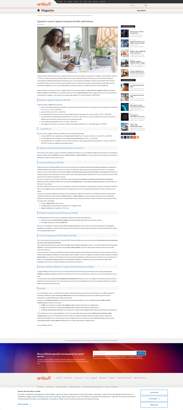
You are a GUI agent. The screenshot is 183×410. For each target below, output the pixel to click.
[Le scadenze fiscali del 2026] (125, 97)
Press (87, 378)
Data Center (103, 378)
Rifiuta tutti (154, 405)
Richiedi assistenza (74, 387)
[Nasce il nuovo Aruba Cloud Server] (125, 33)
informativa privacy (120, 356)
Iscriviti (141, 353)
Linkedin (128, 137)
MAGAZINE (40, 15)
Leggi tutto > (115, 340)
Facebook (122, 137)
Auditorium (112, 378)
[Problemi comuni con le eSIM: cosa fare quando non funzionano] (125, 43)
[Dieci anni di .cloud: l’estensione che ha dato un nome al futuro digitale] (125, 107)
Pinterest (134, 137)
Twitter (125, 137)
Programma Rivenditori (125, 378)
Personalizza (153, 398)
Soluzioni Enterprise (140, 378)
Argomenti (141, 10)
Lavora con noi (78, 378)
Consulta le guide (61, 387)
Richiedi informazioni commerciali (93, 387)
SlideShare (138, 137)
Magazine (94, 378)
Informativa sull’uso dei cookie (47, 396)
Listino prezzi (50, 387)
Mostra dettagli (23, 404)
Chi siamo (59, 378)
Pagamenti (40, 387)
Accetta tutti (154, 392)
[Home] (44, 5)
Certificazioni (68, 378)
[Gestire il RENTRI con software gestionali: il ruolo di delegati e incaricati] (125, 73)
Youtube (131, 137)
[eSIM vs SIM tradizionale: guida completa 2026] (125, 127)
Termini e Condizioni (136, 356)
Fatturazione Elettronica (50, 15)
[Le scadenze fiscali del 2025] (125, 87)
